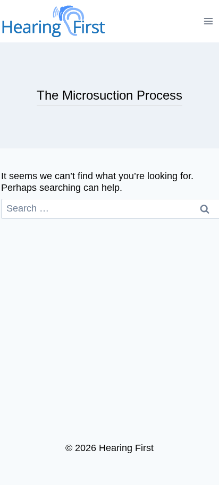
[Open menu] (208, 21)
